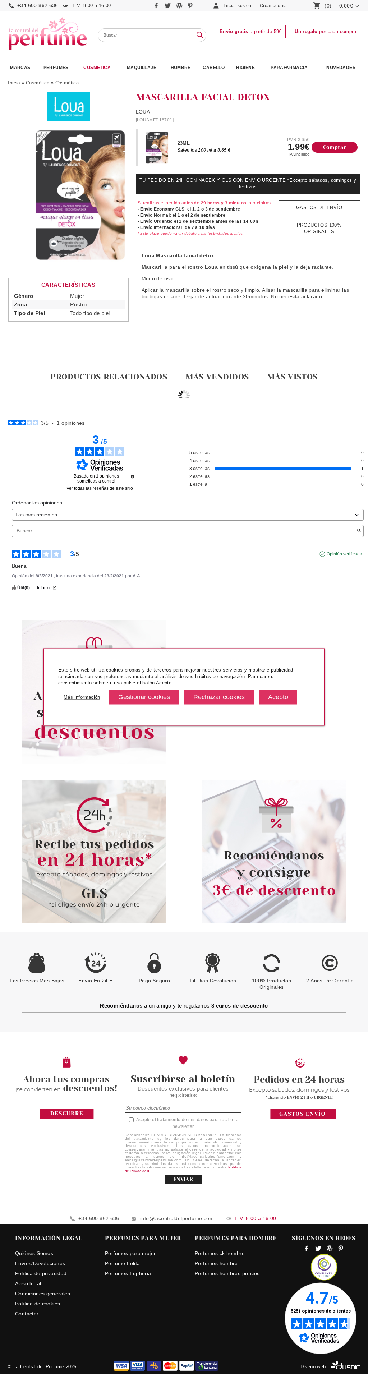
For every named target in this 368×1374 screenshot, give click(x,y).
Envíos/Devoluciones (40, 1263)
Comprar (334, 147)
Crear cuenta (273, 5)
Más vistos (292, 376)
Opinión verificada (344, 554)
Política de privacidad (41, 1273)
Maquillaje (141, 67)
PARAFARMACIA (289, 67)
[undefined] (132, 476)
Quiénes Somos (34, 1253)
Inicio (14, 83)
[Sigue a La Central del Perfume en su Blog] (180, 7)
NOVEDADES (340, 67)
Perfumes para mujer (130, 1253)
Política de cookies (37, 1303)
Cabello (214, 67)
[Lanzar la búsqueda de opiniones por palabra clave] (359, 531)
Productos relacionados (108, 376)
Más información (82, 697)
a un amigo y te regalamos (184, 1005)
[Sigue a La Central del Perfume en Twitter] (168, 7)
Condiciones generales (42, 1293)
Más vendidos (217, 376)
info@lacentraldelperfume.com (177, 1218)
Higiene (245, 67)
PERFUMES (56, 67)
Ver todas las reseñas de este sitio (99, 488)
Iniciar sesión (237, 5)
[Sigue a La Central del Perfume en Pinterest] (190, 7)
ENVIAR (183, 1179)
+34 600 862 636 (37, 5)
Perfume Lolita (122, 1263)
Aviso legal (28, 1283)
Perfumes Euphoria (128, 1273)
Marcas (20, 67)
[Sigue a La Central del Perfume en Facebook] (157, 7)
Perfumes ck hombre (220, 1253)
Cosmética (97, 67)
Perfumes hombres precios (227, 1273)
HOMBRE (181, 67)
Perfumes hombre (216, 1263)
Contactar (27, 1314)
